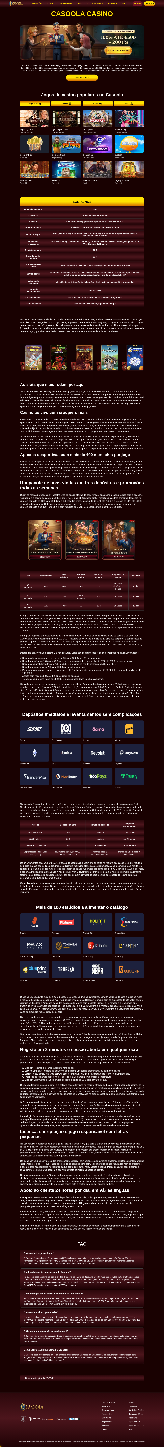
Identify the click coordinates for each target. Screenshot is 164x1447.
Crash (96, 103)
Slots (127, 103)
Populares (33, 103)
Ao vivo (64, 103)
